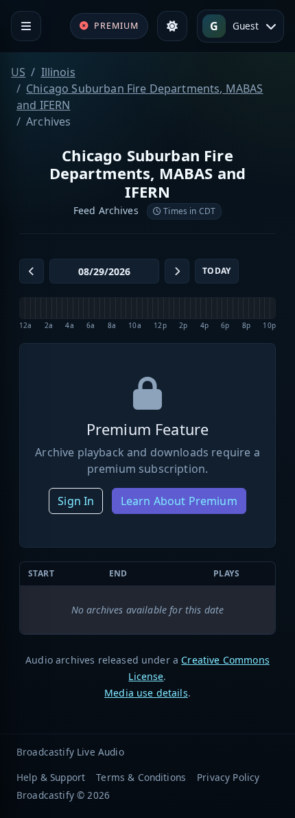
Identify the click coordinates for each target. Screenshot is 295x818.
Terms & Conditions (141, 777)
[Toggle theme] (172, 26)
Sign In (76, 501)
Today (216, 271)
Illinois (58, 72)
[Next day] (177, 271)
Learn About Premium (179, 501)
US (18, 72)
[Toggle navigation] (26, 26)
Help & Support (50, 777)
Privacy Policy (228, 777)
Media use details (146, 692)
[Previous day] (31, 271)
